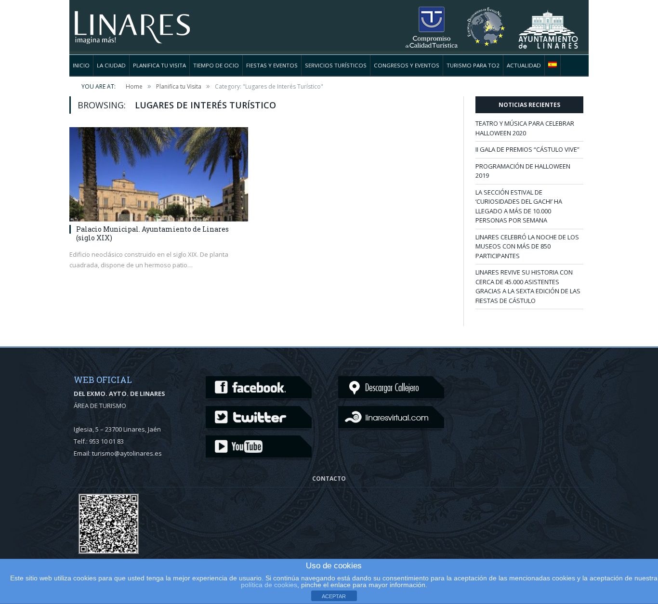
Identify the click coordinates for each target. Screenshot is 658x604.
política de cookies (269, 585)
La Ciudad (111, 65)
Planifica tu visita (159, 65)
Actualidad (524, 65)
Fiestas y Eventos (272, 65)
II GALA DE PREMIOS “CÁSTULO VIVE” (527, 149)
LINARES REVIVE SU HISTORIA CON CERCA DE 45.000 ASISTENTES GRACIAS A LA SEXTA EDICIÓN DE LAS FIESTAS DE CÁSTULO (527, 286)
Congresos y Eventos (406, 65)
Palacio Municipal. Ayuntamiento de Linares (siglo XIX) (152, 233)
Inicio (81, 65)
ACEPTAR (334, 596)
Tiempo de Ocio (216, 65)
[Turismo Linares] (132, 21)
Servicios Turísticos (336, 65)
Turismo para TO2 (473, 65)
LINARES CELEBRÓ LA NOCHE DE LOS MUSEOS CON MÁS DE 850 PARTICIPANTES (527, 246)
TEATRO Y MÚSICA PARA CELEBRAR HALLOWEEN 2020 (524, 128)
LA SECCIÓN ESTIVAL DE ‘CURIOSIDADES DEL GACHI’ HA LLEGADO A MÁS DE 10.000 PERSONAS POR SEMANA (518, 206)
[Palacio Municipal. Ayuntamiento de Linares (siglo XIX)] (158, 174)
